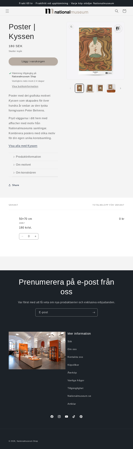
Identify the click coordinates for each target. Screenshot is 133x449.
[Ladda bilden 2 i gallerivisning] (90, 88)
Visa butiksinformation (25, 86)
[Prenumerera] (93, 312)
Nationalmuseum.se (79, 395)
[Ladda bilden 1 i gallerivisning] (79, 88)
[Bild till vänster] (70, 88)
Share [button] (15, 185)
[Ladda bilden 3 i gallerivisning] (100, 88)
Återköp (72, 372)
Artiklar (72, 403)
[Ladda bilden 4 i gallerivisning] (111, 88)
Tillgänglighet (75, 388)
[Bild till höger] (120, 88)
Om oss (72, 349)
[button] (7, 11)
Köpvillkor (73, 364)
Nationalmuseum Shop (27, 441)
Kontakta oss (75, 357)
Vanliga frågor (76, 380)
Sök (70, 341)
